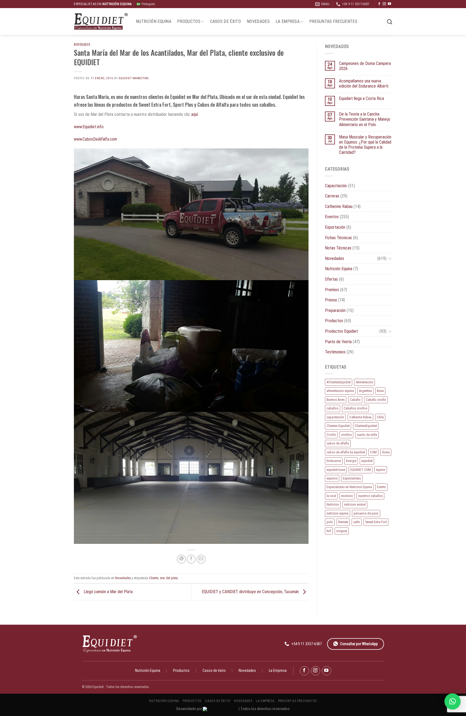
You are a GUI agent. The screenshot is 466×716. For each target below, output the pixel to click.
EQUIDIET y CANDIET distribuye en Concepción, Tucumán (251, 591)
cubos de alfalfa (338, 443)
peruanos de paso (366, 513)
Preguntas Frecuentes (333, 21)
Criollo (331, 435)
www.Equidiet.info (89, 126)
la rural (331, 496)
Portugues (148, 4)
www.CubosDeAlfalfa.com (95, 139)
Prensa (331, 300)
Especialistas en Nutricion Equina (349, 487)
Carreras (332, 196)
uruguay (341, 531)
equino (380, 470)
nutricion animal (355, 504)
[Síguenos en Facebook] (379, 4)
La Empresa (288, 21)
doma (386, 452)
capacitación (335, 417)
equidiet (366, 461)
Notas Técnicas (338, 248)
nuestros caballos (370, 496)
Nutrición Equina (153, 21)
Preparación (335, 310)
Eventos (332, 216)
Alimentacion (364, 382)
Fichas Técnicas (338, 237)
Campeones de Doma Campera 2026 (365, 66)
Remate (343, 522)
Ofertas (331, 279)
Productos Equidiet (341, 331)
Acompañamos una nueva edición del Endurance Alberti (363, 83)
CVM (373, 452)
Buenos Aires (336, 400)
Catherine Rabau (338, 206)
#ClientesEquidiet (339, 382)
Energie (351, 461)
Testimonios (335, 351)
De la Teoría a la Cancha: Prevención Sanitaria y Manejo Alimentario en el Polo (364, 119)
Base (380, 391)
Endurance (334, 461)
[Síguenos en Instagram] (384, 4)
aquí (194, 114)
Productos (188, 21)
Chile (380, 417)
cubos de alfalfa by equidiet (346, 452)
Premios (332, 289)
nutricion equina (337, 513)
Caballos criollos (355, 408)
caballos (332, 408)
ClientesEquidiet (366, 426)
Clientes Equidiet (338, 426)
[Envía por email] (201, 559)
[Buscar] (389, 21)
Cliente (153, 578)
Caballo (355, 400)
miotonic (347, 496)
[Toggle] (390, 258)
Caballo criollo (376, 400)
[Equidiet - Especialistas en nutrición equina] (101, 21)
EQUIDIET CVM (360, 470)
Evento (381, 487)
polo (330, 522)
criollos (346, 435)
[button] (452, 701)
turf (329, 531)
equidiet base (336, 470)
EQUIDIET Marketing (134, 78)
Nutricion (333, 504)
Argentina (365, 391)
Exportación (335, 227)
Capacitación (336, 185)
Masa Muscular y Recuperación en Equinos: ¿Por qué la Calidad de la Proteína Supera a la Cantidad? (365, 144)
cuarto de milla (367, 435)
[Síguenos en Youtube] (389, 4)
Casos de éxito (225, 21)
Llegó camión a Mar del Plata (108, 591)
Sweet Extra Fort (376, 522)
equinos (332, 478)
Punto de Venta (338, 341)
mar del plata (169, 578)
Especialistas (352, 478)
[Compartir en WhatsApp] (181, 559)
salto (356, 522)
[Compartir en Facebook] (191, 559)
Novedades (258, 21)
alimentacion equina (340, 391)
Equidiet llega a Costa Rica (361, 98)
